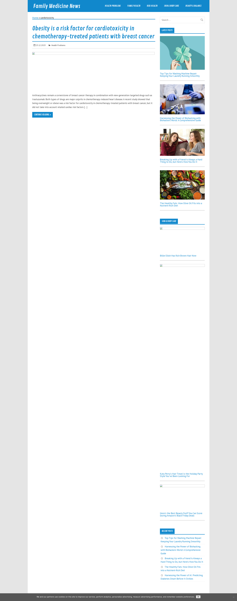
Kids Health (152, 5)
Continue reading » (42, 114)
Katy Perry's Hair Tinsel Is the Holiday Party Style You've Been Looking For (181, 475)
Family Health (133, 5)
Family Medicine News (56, 6)
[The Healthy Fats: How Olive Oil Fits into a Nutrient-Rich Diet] (182, 198)
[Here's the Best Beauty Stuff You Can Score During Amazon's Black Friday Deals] (182, 486)
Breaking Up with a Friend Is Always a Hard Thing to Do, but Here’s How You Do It (181, 160)
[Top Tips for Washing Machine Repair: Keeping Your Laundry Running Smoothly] (182, 68)
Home (35, 17)
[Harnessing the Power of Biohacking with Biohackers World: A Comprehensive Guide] (182, 113)
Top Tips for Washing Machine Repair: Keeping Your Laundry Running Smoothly (180, 74)
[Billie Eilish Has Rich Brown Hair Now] (182, 228)
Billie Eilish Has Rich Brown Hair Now (178, 255)
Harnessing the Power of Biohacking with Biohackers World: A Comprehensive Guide (180, 119)
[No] (233, 597)
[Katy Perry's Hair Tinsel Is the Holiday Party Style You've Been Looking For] (182, 265)
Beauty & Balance (193, 5)
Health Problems (113, 5)
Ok (198, 597)
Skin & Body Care (171, 5)
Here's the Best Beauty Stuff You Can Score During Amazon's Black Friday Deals (181, 514)
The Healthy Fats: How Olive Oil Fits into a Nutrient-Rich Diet (181, 204)
